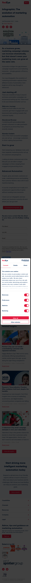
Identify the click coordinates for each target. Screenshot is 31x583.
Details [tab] (15, 265)
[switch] (26, 300)
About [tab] (25, 265)
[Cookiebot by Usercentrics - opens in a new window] (22, 261)
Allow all (15, 318)
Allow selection (15, 322)
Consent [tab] (5, 265)
